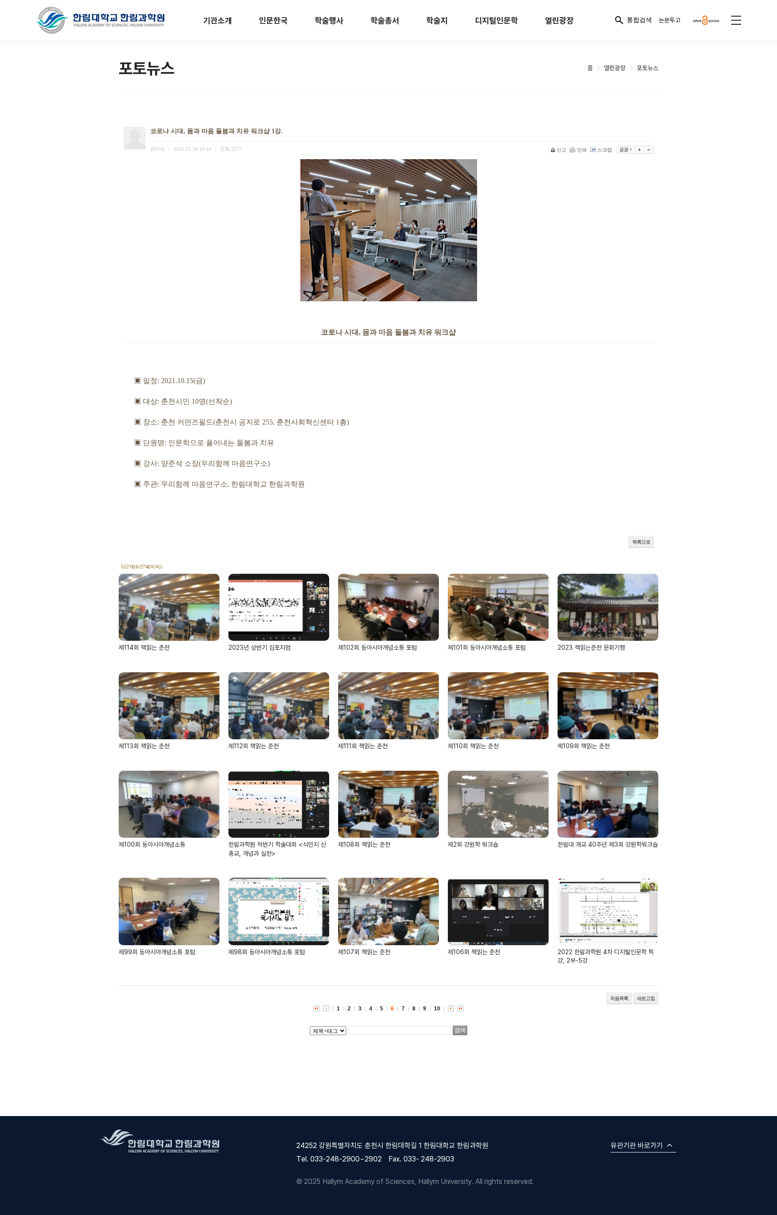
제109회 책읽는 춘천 (584, 746)
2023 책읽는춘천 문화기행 (591, 647)
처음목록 (619, 998)
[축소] (649, 150)
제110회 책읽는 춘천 (473, 746)
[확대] (639, 150)
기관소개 (217, 20)
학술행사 (329, 20)
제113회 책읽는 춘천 (144, 746)
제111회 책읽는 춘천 (363, 746)
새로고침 (646, 998)
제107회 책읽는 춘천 (364, 951)
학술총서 (385, 20)
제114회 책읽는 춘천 (144, 647)
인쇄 (582, 149)
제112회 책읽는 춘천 (253, 746)
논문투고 (669, 20)
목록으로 (641, 542)
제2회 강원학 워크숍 (473, 844)
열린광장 (559, 20)
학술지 (437, 20)
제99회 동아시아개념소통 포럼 (157, 951)
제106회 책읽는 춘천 (474, 951)
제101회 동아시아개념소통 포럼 (487, 647)
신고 (562, 149)
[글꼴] (625, 150)
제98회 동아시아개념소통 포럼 (266, 951)
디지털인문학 (496, 20)
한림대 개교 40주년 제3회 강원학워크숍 (608, 844)
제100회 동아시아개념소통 (152, 844)
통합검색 (639, 19)
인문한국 (273, 20)
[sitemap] (736, 20)
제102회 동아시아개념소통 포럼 (377, 647)
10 (437, 1008)
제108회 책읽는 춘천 (364, 844)
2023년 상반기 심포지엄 (259, 647)
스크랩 (604, 149)
